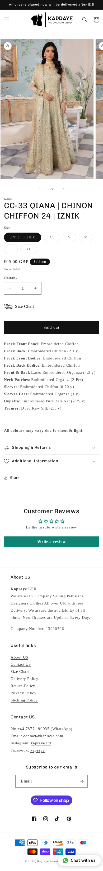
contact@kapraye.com (43, 736)
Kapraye (43, 861)
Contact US (21, 664)
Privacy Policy (23, 693)
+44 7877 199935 (33, 729)
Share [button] (14, 478)
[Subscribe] (81, 781)
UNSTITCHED (25, 238)
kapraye (37, 750)
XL (31, 250)
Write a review (51, 541)
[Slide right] (63, 189)
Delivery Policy (25, 679)
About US (19, 657)
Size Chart (20, 671)
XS (54, 238)
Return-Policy (23, 686)
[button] (6, 20)
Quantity (10, 278)
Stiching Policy (24, 700)
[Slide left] (40, 189)
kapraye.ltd (41, 743)
